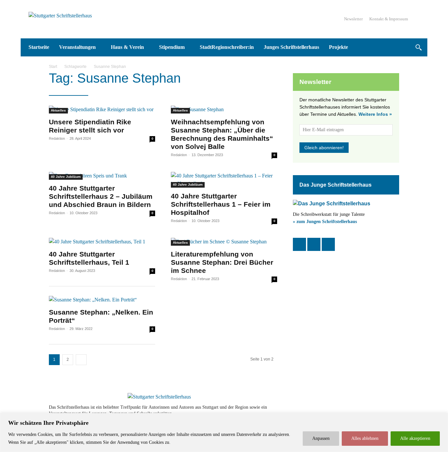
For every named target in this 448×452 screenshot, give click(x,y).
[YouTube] (328, 244)
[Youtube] (375, 410)
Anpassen (321, 438)
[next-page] (81, 359)
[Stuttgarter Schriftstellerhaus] (159, 397)
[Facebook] (299, 244)
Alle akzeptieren (415, 438)
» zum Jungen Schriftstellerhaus (325, 221)
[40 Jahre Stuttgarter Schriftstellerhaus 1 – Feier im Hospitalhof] (224, 180)
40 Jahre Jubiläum (66, 176)
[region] (224, 432)
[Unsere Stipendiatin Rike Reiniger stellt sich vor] (102, 109)
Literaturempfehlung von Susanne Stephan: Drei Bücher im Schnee (222, 262)
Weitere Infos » (375, 114)
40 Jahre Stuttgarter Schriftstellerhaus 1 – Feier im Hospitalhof (221, 204)
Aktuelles (58, 110)
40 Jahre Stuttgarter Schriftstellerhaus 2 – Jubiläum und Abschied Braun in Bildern (101, 196)
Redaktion (57, 138)
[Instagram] (313, 244)
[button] (418, 47)
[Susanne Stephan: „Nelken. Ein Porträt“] (102, 300)
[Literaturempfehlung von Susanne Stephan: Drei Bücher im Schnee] (224, 242)
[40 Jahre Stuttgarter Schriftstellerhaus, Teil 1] (102, 242)
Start (53, 66)
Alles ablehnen (364, 438)
